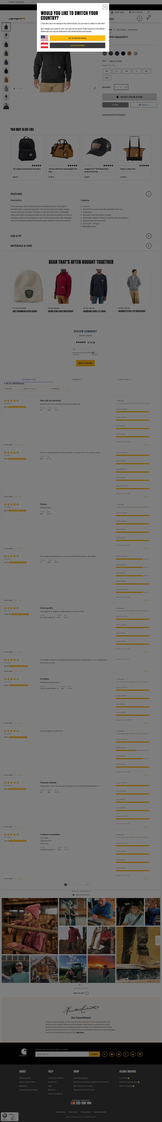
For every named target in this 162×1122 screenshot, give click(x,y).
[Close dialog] (105, 7)
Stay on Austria (78, 45)
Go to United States (77, 38)
